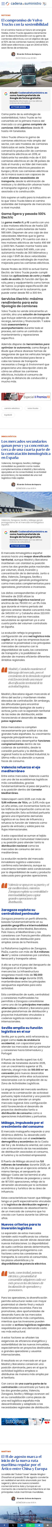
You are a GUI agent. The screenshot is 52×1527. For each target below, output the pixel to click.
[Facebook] (4, 1525)
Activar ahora (18, 107)
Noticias (5, 15)
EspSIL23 (8, 415)
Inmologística (8, 436)
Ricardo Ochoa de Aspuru (29, 54)
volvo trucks (33, 408)
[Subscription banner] (26, 1428)
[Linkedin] (21, 1525)
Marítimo (6, 1451)
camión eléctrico (12, 408)
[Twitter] (13, 1525)
